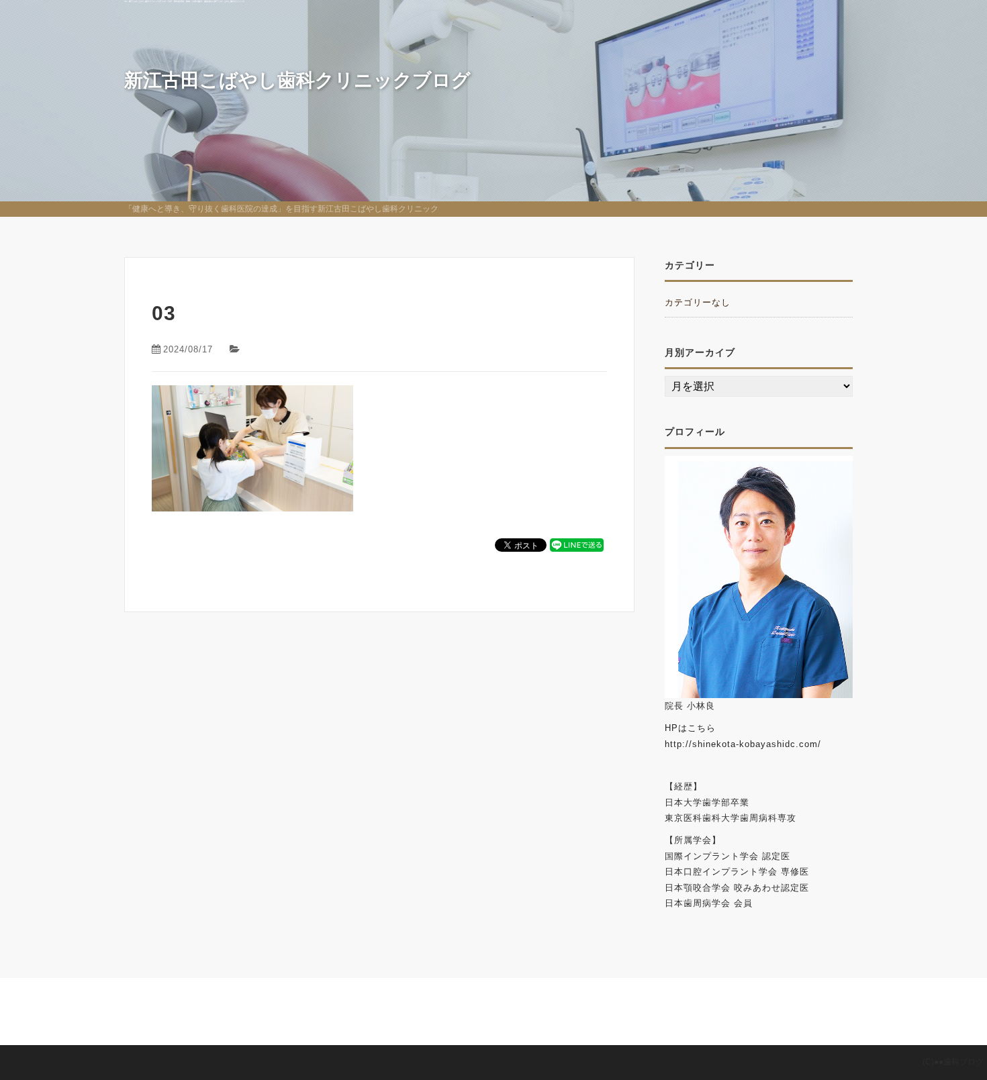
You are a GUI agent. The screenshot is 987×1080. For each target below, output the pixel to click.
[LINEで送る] (577, 544)
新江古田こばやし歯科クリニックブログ (297, 80)
